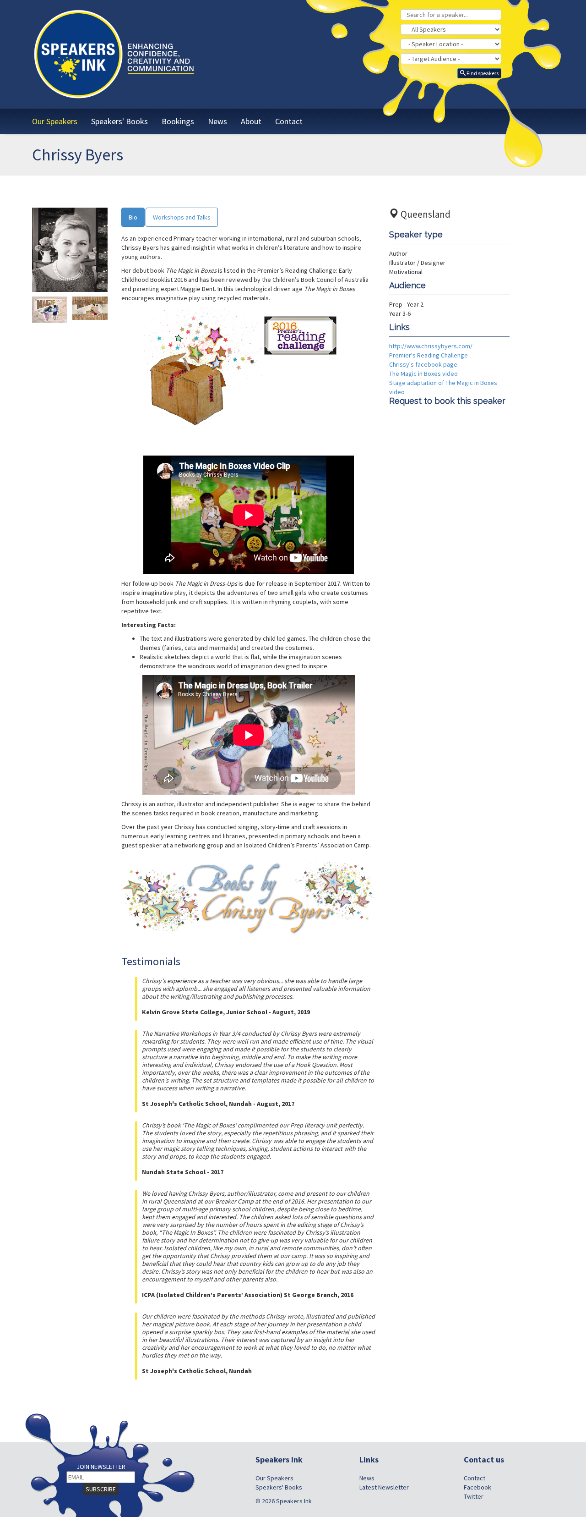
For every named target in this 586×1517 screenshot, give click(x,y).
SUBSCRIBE (101, 1489)
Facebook (477, 1487)
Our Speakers (274, 1478)
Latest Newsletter (384, 1487)
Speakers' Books (278, 1487)
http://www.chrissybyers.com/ (430, 346)
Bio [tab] (133, 217)
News (366, 1478)
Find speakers (482, 73)
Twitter (473, 1496)
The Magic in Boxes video (423, 373)
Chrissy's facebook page (423, 364)
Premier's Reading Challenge (428, 355)
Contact (474, 1478)
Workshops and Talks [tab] (182, 217)
